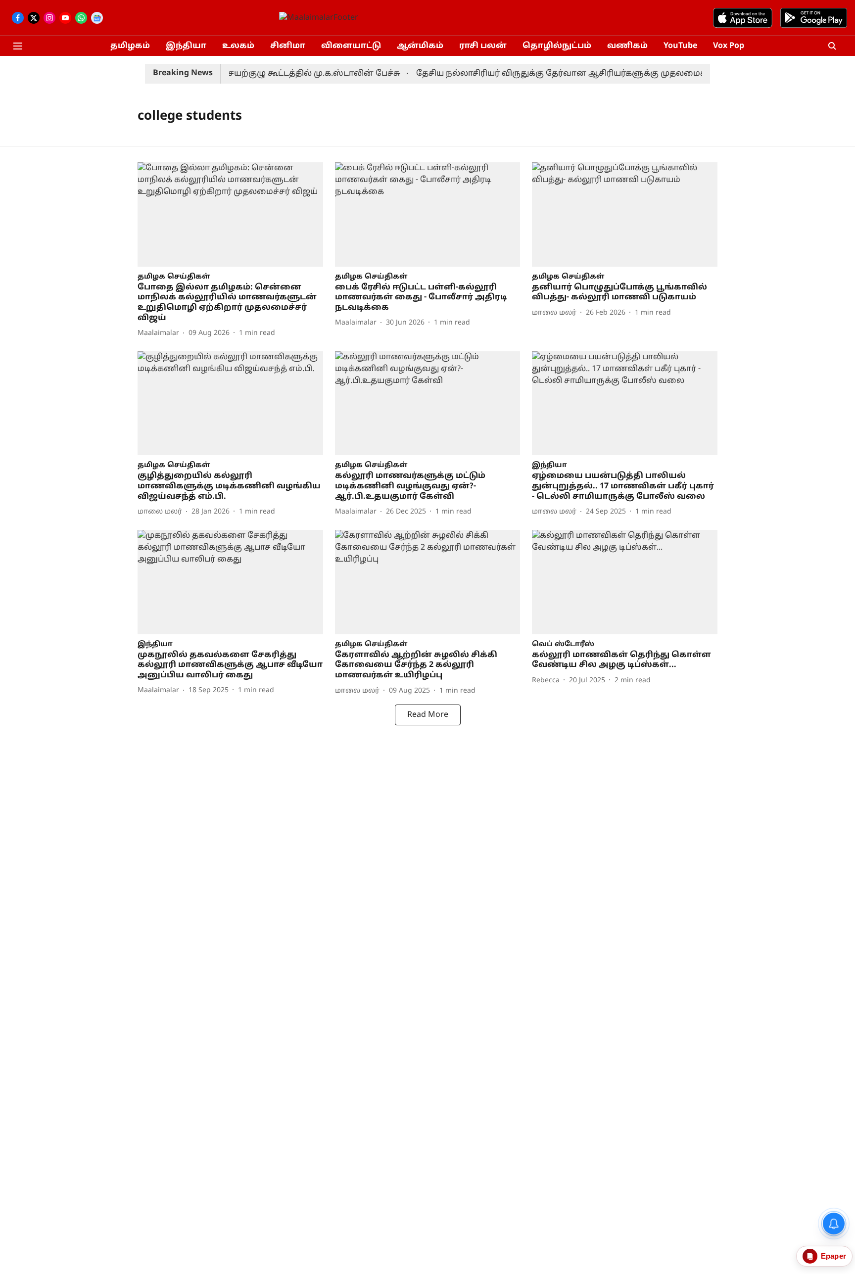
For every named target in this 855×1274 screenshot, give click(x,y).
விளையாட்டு (351, 46)
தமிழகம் (130, 46)
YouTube (680, 46)
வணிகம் (627, 46)
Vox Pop (728, 46)
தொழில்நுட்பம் (556, 46)
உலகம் (238, 46)
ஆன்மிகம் (420, 46)
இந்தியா (186, 46)
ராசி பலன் (483, 46)
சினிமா (287, 46)
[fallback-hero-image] (230, 214)
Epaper (833, 1256)
